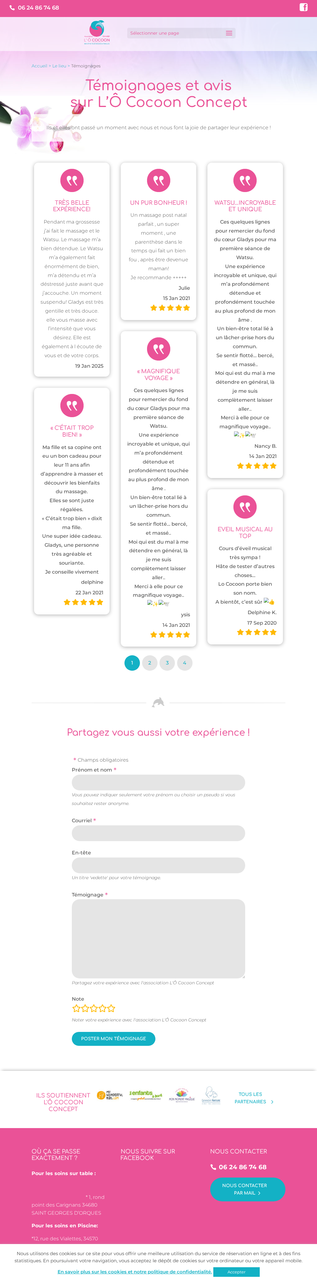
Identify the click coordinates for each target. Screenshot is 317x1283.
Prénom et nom (92, 770)
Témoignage (87, 895)
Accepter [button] (236, 1271)
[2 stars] (85, 1009)
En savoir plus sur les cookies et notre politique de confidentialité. (135, 1272)
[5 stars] (111, 1009)
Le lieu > (61, 66)
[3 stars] (93, 1009)
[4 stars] (102, 1009)
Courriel (82, 820)
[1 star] (76, 1009)
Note (78, 999)
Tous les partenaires (250, 1098)
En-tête (81, 853)
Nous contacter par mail (244, 1189)
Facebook (303, 7)
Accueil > (41, 66)
